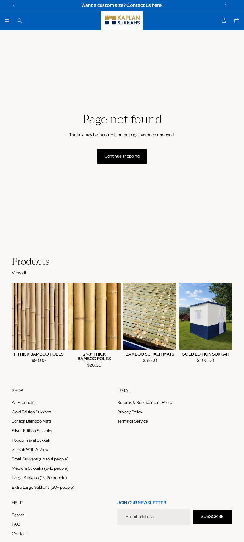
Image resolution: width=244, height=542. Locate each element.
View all (19, 272)
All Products (23, 402)
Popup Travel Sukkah (31, 440)
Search (18, 515)
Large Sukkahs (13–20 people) (39, 477)
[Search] (19, 20)
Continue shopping (122, 156)
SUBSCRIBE (212, 516)
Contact (19, 533)
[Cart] (236, 20)
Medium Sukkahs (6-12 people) (40, 468)
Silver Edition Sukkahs (32, 430)
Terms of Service (132, 421)
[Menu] (7, 20)
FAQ (16, 524)
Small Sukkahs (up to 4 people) (40, 459)
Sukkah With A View (30, 449)
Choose (116, 340)
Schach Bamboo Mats (31, 421)
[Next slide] (225, 316)
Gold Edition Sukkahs (31, 412)
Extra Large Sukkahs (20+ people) (43, 487)
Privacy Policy (129, 412)
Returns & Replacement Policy (145, 402)
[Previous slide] (185, 316)
